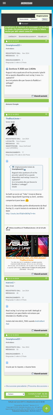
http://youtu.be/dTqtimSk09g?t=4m (20, 214)
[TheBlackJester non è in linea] (12, 129)
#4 (46, 335)
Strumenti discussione (26, 36)
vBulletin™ (26, 405)
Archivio (44, 396)
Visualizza (41, 36)
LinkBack (11, 36)
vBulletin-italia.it (35, 411)
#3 (46, 278)
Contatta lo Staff (34, 394)
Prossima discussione (37, 386)
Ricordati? (24, 23)
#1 (46, 41)
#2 (46, 114)
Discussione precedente (16, 386)
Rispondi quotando (40, 96)
